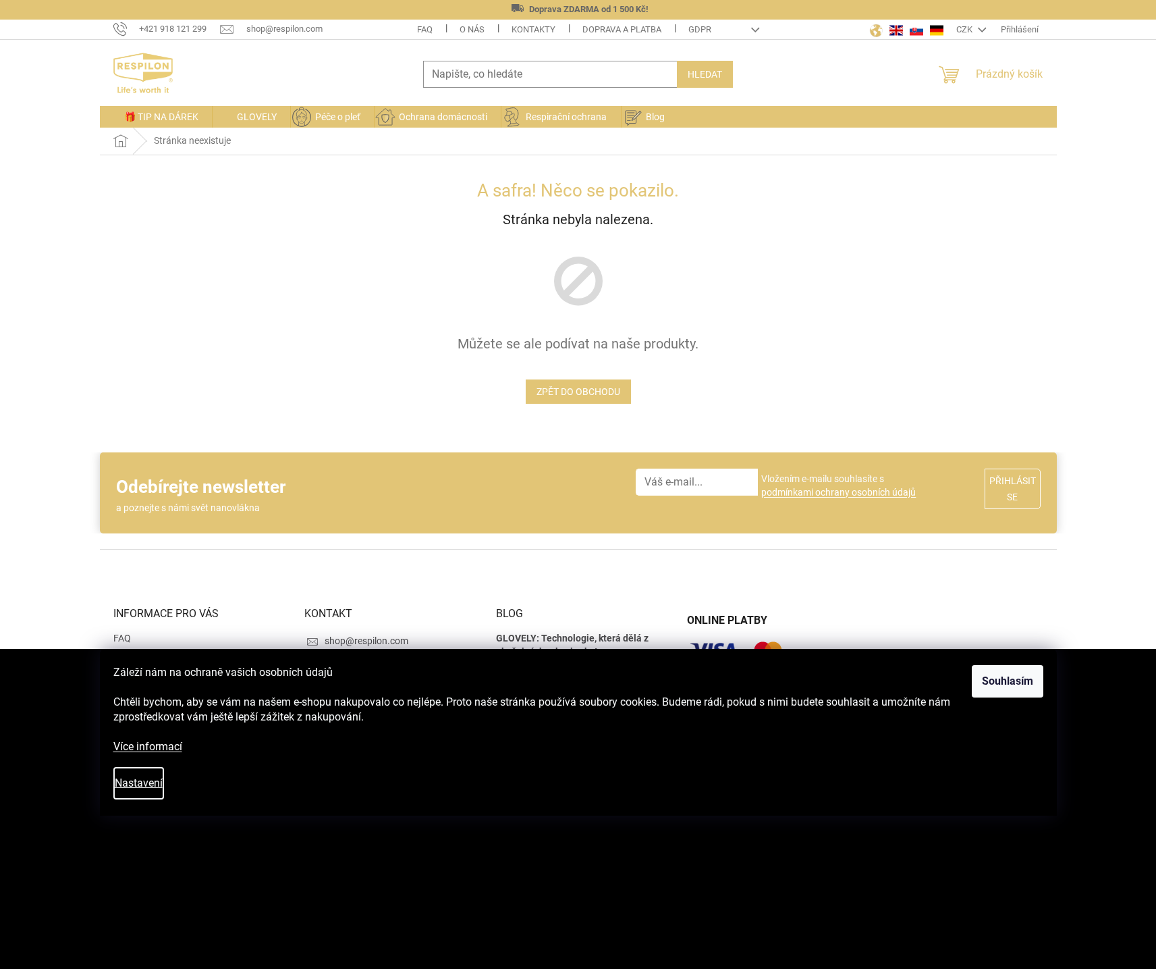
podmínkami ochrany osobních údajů (838, 492)
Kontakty (533, 29)
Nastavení (139, 783)
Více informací (147, 746)
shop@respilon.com (366, 640)
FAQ (425, 29)
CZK (965, 29)
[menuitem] (156, 117)
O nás (472, 29)
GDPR (699, 29)
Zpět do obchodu (578, 391)
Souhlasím (1007, 681)
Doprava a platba (621, 29)
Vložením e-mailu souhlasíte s (838, 485)
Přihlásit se (1012, 488)
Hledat (705, 74)
